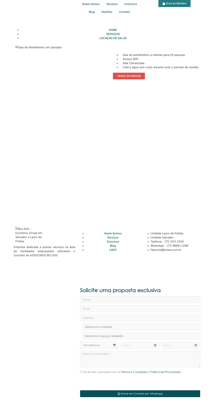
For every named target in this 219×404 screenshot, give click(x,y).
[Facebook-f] (37, 267)
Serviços (112, 4)
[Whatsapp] (18, 267)
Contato (124, 12)
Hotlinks (106, 12)
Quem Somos (91, 4)
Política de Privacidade (165, 372)
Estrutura (131, 4)
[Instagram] (27, 267)
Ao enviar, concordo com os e (132, 372)
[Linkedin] (46, 267)
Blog (92, 12)
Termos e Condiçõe (133, 372)
